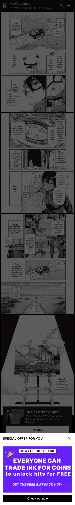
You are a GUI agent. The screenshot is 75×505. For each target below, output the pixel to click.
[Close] (69, 438)
